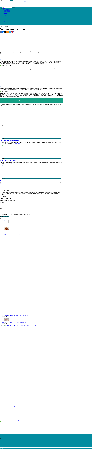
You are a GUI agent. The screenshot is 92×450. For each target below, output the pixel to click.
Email (1, 211)
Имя (1, 208)
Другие (3, 20)
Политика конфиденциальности (8, 446)
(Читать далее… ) (18, 143)
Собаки (3, 8)
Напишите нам (5, 444)
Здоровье (6, 12)
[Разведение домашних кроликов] (10, 177)
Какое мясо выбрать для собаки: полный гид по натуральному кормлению (15, 315)
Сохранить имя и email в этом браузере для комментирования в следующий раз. (15, 214)
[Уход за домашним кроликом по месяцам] (10, 137)
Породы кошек (7, 15)
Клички (5, 13)
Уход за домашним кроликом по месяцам (9, 140)
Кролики (6, 21)
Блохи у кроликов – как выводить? (8, 160)
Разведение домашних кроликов (7, 180)
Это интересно (7, 11)
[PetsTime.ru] (31, 3)
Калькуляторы (6, 24)
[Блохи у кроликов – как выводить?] (10, 157)
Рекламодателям (5, 445)
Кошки (3, 14)
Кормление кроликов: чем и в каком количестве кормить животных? (12, 420)
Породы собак (6, 9)
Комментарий (2, 202)
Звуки (5, 23)
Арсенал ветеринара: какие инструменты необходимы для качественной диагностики (17, 406)
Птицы (5, 22)
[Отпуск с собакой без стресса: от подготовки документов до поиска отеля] (6, 230)
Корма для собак (7, 10)
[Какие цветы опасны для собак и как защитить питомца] (6, 223)
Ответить (4, 196)
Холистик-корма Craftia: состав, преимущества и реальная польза (14, 322)
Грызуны (3, 19)
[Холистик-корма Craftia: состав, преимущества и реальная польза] (6, 320)
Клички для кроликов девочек (5, 432)
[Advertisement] (31, 40)
